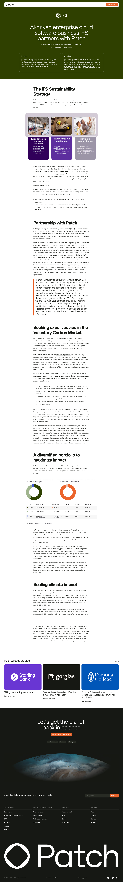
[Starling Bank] (23, 677)
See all (117, 661)
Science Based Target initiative (49, 192)
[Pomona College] (100, 677)
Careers (93, 815)
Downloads (65, 822)
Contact (93, 819)
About (93, 812)
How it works (8, 812)
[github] (117, 878)
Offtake (6, 826)
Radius (6, 829)
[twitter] (112, 878)
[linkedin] (108, 878)
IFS (34, 100)
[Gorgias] (61, 677)
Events (64, 819)
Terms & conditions (52, 878)
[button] (38, 4)
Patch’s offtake (83, 257)
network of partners (63, 355)
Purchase (7, 822)
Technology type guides (40, 819)
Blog (63, 815)
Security (93, 822)
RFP (5, 819)
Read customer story (10, 696)
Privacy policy (82, 878)
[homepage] (19, 4)
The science (37, 822)
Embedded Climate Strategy (13, 815)
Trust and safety (38, 812)
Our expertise (37, 815)
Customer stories (67, 812)
